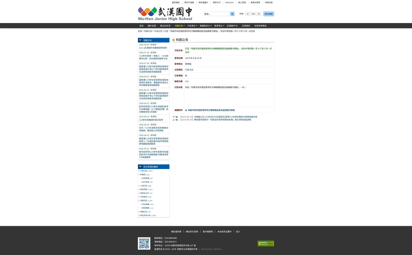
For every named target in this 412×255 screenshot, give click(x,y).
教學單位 (218, 25)
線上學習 (242, 2)
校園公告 (179, 25)
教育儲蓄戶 (203, 2)
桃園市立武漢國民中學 (186, 248)
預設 (253, 14)
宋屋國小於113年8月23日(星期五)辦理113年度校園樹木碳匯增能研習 (218, 116)
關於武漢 (152, 25)
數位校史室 (165, 25)
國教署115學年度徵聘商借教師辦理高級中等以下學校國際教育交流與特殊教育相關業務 (153, 69)
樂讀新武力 (205, 25)
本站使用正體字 (224, 231)
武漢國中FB (232, 25)
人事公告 (145, 185)
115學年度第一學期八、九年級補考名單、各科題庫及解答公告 (153, 57)
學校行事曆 (189, 2)
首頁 (141, 25)
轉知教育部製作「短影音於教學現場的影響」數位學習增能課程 (215, 119)
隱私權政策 (176, 231)
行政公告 (146, 170)
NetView (217, 248)
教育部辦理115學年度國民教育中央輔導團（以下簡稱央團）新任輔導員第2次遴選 (153, 109)
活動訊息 (146, 200)
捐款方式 (217, 2)
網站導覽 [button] (269, 13)
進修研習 (146, 189)
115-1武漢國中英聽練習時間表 (153, 47)
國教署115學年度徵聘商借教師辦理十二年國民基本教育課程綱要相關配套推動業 (153, 141)
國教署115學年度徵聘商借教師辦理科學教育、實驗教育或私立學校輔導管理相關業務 (153, 82)
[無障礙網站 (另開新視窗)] (266, 243)
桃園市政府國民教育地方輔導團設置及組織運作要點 (211, 110)
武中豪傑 (147, 182)
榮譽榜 (145, 174)
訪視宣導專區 (260, 25)
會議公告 (145, 211)
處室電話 (176, 2)
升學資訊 (145, 196)
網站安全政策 (192, 231)
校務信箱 (269, 2)
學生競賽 (147, 204)
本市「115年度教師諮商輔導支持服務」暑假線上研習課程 (153, 129)
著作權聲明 (208, 231)
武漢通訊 (246, 25)
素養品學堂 (255, 2)
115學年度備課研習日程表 (151, 119)
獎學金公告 (146, 193)
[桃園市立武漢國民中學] (165, 14)
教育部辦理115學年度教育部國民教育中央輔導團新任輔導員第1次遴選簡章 (153, 154)
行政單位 (191, 25)
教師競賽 (147, 208)
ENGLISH (229, 2)
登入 (238, 231)
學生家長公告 (148, 215)
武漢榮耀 (147, 178)
